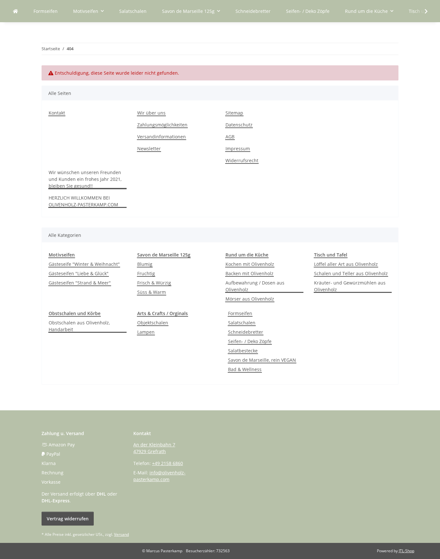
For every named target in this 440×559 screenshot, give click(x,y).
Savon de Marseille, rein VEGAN (262, 360)
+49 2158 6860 (167, 463)
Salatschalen (241, 323)
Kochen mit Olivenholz (249, 264)
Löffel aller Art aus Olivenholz (346, 264)
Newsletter (149, 148)
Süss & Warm (151, 292)
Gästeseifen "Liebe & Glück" (79, 273)
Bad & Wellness (245, 369)
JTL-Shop (406, 551)
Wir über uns (151, 113)
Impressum (237, 148)
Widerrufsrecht (241, 160)
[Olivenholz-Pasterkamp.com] (15, 11)
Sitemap (234, 113)
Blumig (144, 264)
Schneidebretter (245, 332)
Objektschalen (152, 323)
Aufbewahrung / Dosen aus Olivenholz (254, 286)
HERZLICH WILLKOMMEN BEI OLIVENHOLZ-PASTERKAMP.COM (83, 201)
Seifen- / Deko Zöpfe (250, 341)
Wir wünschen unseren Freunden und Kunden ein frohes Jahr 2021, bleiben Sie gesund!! (85, 179)
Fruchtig (146, 273)
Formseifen (240, 313)
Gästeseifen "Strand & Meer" (80, 283)
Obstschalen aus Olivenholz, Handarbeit (79, 326)
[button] (422, 11)
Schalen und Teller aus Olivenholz (351, 273)
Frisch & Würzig (154, 283)
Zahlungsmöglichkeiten (162, 125)
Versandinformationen (161, 137)
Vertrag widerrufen (68, 519)
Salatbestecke (243, 351)
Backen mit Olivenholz (249, 273)
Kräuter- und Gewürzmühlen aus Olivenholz (350, 286)
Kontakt (57, 113)
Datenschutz (239, 125)
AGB (229, 137)
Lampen (146, 332)
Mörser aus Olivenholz (249, 299)
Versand (121, 534)
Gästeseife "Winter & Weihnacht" (84, 264)
